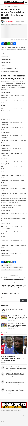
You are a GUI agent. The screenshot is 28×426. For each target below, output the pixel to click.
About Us (3, 415)
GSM (20, 410)
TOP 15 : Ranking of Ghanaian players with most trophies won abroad (10, 358)
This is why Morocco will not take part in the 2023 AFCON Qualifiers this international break (16, 367)
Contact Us (9, 415)
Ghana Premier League (7, 269)
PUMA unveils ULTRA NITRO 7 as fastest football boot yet (12, 310)
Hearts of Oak (18, 269)
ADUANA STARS (14, 6)
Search (2, 298)
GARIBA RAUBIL (9, 21)
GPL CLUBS (7, 6)
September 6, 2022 (20, 21)
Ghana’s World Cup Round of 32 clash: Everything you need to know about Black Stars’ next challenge (17, 317)
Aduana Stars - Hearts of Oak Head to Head (12, 267)
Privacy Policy (21, 415)
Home (2, 6)
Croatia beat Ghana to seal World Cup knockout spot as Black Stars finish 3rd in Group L (17, 325)
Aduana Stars (8, 265)
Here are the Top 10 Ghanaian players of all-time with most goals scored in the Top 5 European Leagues (16, 374)
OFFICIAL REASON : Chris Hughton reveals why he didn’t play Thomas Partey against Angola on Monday (16, 390)
